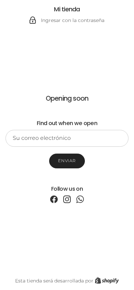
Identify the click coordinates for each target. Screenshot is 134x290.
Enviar (67, 160)
